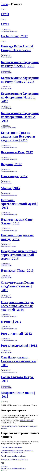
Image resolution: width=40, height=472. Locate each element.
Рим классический (19, 345)
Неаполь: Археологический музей (19, 203)
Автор (3, 456)
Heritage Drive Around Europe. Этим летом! (17, 48)
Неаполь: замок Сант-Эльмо (17, 221)
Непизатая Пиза (17, 270)
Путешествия (5, 29)
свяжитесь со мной (26, 421)
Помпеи (11, 321)
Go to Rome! (14, 36)
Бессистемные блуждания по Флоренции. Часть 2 (20, 116)
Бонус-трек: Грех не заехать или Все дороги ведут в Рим (18, 136)
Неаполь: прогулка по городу (17, 237)
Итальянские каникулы (9, 31)
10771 (5, 24)
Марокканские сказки (8, 127)
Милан (10, 188)
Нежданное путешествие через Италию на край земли (19, 254)
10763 (5, 14)
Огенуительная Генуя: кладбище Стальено (17, 286)
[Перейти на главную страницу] (4, 466)
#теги (25, 459)
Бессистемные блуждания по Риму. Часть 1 (20, 64)
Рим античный (16, 333)
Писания (18, 456)
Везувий (11, 164)
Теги (4, 4)
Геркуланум (14, 176)
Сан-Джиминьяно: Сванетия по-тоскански (19, 361)
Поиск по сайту (18, 459)
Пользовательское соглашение (11, 447)
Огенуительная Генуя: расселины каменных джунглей (17, 306)
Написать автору (7, 459)
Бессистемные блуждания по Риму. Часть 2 (20, 79)
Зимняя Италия (6, 57)
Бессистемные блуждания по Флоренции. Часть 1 (20, 97)
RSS (2, 463)
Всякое (3, 9)
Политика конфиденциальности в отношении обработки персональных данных (17, 451)
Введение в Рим (17, 152)
